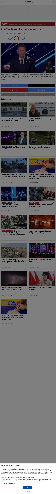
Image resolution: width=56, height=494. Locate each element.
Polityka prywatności (9, 475)
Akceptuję (27, 487)
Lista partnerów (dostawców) (8, 483)
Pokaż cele (27, 491)
